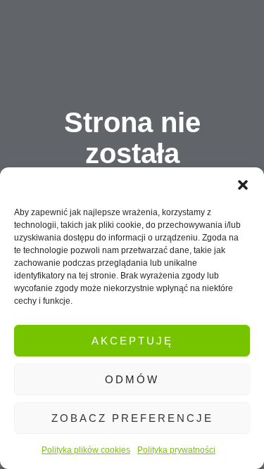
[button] (243, 185)
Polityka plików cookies (86, 450)
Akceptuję (132, 341)
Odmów (132, 379)
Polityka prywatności (176, 450)
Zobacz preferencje (132, 418)
